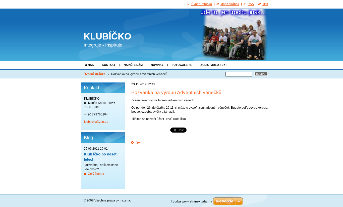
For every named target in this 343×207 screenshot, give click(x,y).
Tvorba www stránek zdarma (191, 201)
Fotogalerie (182, 64)
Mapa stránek (229, 4)
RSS (251, 4)
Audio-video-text (213, 64)
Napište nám (133, 64)
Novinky (157, 64)
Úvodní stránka (94, 74)
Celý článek (96, 174)
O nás (89, 64)
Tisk (265, 4)
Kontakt (109, 64)
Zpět (138, 142)
